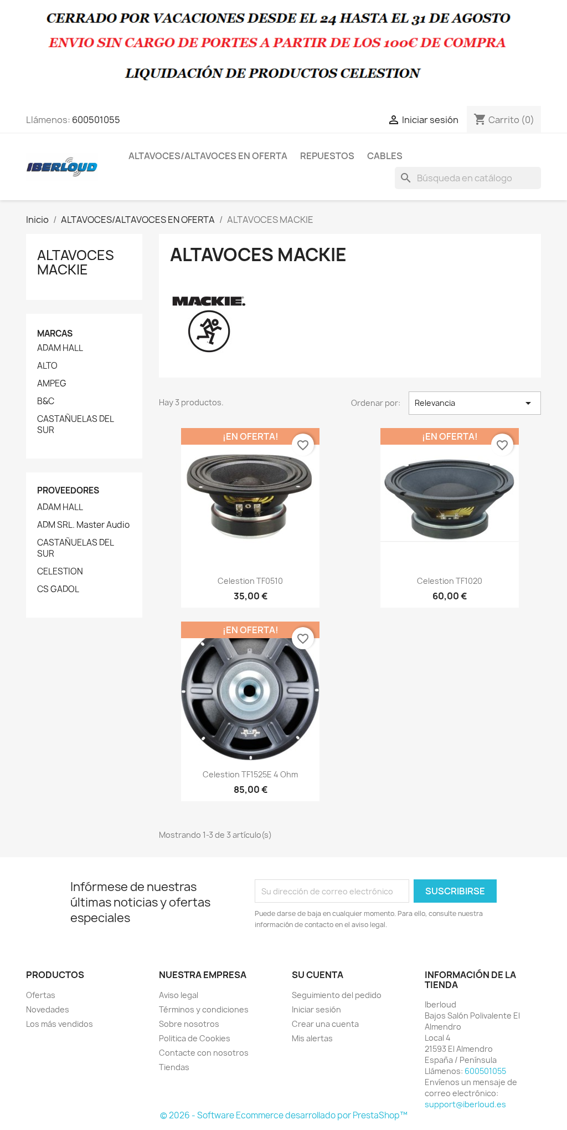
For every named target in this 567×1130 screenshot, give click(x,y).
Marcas (55, 333)
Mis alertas (312, 1038)
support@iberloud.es (465, 1104)
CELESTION (60, 571)
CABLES (385, 156)
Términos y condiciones (204, 1009)
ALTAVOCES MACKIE (75, 262)
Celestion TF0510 (250, 581)
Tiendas (174, 1067)
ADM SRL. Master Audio (83, 525)
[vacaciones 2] (283, 52)
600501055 (96, 120)
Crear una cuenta (325, 1024)
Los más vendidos (59, 1024)
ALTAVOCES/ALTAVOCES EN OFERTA (207, 156)
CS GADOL (58, 589)
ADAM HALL (60, 348)
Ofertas (40, 995)
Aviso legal (178, 995)
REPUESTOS (327, 156)
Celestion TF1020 (449, 581)
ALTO (47, 365)
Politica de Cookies (194, 1038)
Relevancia (475, 403)
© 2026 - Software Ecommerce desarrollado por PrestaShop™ (284, 1115)
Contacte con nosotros (204, 1052)
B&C (45, 401)
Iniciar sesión (316, 1009)
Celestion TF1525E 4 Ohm (250, 774)
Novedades (47, 1009)
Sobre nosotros (189, 1024)
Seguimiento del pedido (337, 995)
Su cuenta (317, 975)
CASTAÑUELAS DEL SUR (75, 425)
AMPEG (51, 383)
